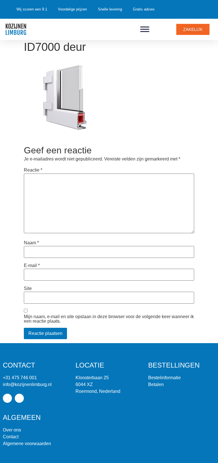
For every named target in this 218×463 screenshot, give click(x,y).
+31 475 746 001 (20, 377)
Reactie (33, 170)
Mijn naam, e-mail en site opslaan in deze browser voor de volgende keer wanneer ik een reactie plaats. (109, 319)
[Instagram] (19, 398)
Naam (31, 243)
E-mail (32, 265)
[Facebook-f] (7, 398)
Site (28, 288)
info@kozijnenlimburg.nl (27, 384)
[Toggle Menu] (144, 29)
